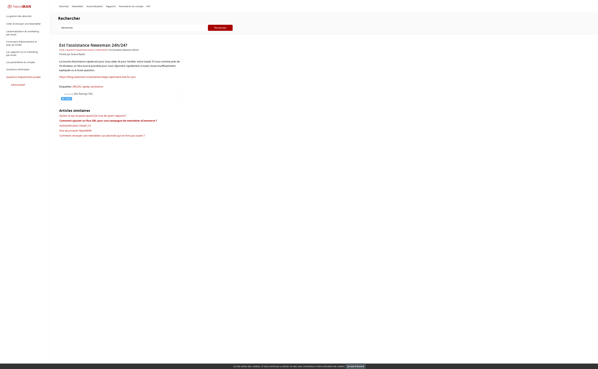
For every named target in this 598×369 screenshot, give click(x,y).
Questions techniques (17, 69)
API (148, 6)
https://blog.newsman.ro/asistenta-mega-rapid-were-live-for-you (97, 77)
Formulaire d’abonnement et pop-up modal (21, 43)
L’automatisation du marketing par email (22, 33)
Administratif (18, 84)
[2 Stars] (67, 94)
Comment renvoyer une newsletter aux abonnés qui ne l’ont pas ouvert (102, 135)
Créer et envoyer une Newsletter (23, 23)
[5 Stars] (72, 94)
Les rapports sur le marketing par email (22, 53)
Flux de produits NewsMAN (75, 130)
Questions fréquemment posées (23, 76)
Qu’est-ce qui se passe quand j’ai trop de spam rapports (92, 115)
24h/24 (76, 86)
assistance (97, 86)
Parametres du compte (131, 6)
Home (61, 50)
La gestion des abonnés (18, 16)
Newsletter (77, 6)
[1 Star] (65, 94)
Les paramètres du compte (20, 62)
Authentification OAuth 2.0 (75, 125)
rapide (85, 86)
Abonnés (64, 6)
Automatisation (94, 6)
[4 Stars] (70, 94)
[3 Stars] (69, 94)
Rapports (111, 6)
